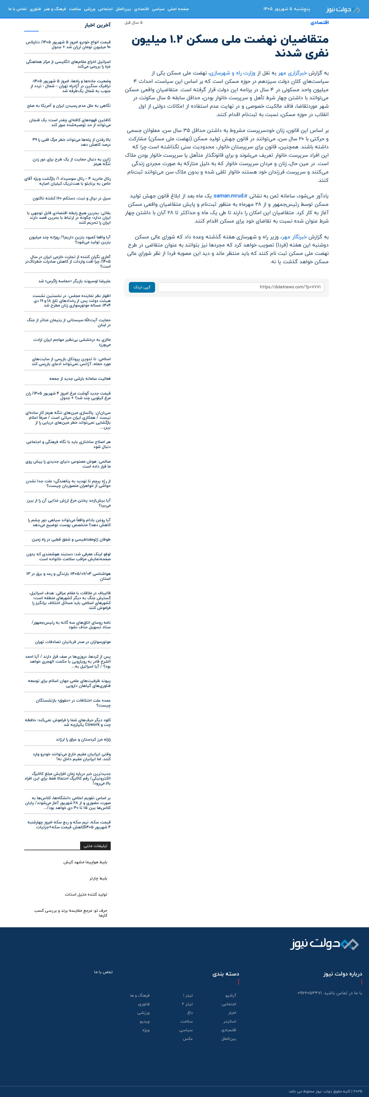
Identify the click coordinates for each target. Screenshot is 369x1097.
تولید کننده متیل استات (86, 894)
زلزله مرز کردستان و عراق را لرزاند (83, 739)
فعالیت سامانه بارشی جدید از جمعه (80, 379)
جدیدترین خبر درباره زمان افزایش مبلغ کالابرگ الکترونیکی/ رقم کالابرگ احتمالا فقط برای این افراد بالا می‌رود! (68, 778)
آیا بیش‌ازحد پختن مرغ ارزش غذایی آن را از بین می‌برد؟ (69, 503)
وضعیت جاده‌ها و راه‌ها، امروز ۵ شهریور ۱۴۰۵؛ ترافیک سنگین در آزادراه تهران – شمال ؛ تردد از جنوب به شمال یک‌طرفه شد (71, 86)
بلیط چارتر (98, 878)
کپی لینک (141, 287)
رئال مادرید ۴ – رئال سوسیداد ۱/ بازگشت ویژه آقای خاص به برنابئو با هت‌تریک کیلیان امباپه (67, 181)
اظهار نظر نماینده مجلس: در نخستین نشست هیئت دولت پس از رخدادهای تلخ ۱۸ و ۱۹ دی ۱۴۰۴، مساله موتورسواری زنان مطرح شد (72, 301)
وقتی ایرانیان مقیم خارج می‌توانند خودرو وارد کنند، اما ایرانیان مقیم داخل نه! (72, 757)
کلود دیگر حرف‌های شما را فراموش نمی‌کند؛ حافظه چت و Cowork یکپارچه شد (68, 722)
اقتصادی (319, 22)
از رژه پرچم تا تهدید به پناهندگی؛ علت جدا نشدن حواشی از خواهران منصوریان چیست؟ (68, 484)
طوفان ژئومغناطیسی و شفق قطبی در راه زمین (71, 539)
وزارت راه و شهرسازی (232, 73)
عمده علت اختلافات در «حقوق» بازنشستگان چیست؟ (73, 703)
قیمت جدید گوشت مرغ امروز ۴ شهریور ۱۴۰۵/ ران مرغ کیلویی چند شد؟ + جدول (68, 396)
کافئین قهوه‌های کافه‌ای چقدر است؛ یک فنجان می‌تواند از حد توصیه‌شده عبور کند (70, 122)
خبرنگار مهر (295, 237)
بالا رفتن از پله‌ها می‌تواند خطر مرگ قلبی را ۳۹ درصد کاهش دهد (72, 142)
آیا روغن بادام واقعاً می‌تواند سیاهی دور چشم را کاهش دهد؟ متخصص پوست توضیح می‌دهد (69, 522)
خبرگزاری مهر (293, 73)
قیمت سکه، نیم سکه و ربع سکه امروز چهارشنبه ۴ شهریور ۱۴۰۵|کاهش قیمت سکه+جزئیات (69, 825)
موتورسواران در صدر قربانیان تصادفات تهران (73, 642)
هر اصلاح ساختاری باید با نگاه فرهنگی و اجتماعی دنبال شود (68, 444)
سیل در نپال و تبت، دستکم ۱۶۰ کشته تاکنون (72, 198)
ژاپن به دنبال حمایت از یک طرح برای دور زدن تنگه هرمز (72, 162)
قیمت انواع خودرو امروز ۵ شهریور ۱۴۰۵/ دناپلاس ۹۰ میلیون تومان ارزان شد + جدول (68, 45)
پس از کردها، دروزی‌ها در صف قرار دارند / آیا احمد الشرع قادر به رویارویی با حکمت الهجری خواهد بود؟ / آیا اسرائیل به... (68, 661)
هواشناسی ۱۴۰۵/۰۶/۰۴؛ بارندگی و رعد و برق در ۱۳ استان (69, 576)
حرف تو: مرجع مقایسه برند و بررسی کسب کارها (70, 913)
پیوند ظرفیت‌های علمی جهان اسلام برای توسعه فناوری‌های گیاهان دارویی (69, 683)
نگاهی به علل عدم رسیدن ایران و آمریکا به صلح (69, 106)
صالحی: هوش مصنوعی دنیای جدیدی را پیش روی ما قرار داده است (68, 464)
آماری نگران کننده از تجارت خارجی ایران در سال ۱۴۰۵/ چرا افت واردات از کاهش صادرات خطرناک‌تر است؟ (68, 262)
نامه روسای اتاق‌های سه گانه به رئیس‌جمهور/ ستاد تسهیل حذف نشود (71, 625)
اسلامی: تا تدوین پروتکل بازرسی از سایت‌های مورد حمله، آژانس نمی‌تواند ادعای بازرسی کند (71, 361)
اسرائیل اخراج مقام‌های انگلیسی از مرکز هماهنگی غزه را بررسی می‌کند (68, 64)
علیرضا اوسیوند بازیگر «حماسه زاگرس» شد (74, 281)
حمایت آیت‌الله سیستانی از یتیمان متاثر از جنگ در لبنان (69, 322)
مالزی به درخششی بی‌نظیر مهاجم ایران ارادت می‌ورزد (72, 342)
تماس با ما (103, 972)
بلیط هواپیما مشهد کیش (85, 862)
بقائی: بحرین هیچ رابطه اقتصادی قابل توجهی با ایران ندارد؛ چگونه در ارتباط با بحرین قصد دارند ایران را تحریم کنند (69, 218)
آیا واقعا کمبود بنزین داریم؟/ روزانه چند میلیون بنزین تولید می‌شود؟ (70, 240)
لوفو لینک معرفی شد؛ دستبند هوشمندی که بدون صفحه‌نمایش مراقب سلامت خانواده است (68, 557)
